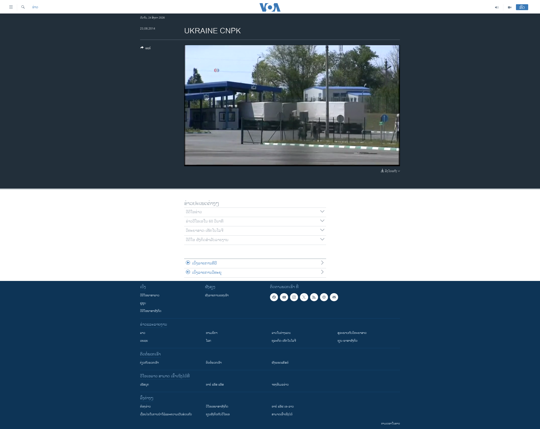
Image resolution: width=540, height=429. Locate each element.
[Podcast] (324, 297)
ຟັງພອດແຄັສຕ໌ (280, 362)
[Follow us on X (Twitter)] (304, 297)
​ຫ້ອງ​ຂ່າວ (145, 406)
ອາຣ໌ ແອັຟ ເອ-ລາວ (283, 406)
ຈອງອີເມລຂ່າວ (280, 384)
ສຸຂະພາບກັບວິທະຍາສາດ (352, 333)
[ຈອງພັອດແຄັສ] (334, 297)
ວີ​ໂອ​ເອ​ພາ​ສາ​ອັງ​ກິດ (217, 406)
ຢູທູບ (143, 303)
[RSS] (314, 297)
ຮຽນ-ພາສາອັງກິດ (348, 341)
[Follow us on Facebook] (274, 297)
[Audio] (496, 7)
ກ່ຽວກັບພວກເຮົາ (149, 362)
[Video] (509, 7)
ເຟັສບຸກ (144, 384)
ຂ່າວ (35, 7)
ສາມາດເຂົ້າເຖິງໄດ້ (282, 414)
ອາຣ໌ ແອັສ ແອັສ (215, 384)
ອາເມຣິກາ (211, 333)
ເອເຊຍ (144, 341)
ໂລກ (208, 341)
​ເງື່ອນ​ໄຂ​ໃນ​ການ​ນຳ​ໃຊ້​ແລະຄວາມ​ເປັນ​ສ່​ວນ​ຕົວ (166, 414)
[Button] (145, 49)
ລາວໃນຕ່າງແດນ (281, 333)
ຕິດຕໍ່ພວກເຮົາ (214, 362)
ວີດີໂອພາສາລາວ (149, 295)
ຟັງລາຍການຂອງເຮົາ (217, 295)
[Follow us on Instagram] (294, 297)
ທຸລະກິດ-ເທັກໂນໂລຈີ (284, 341)
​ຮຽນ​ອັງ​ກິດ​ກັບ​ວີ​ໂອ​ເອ (218, 414)
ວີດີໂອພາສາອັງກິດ (150, 311)
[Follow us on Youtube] (284, 297)
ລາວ (142, 333)
